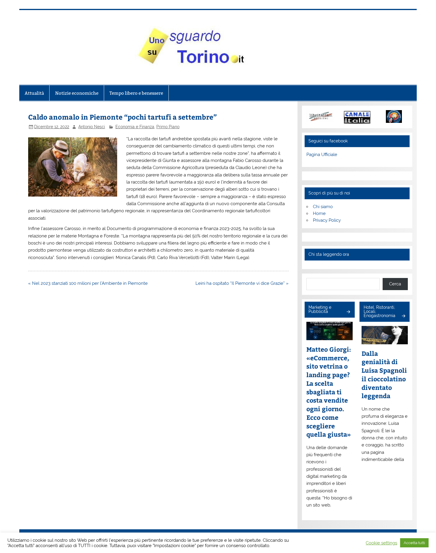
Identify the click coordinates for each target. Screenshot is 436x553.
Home (319, 213)
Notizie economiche (76, 93)
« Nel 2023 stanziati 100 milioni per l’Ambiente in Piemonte (88, 283)
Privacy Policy (327, 220)
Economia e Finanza (134, 126)
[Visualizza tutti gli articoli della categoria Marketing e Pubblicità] (348, 312)
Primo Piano (167, 126)
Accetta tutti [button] (414, 543)
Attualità (34, 93)
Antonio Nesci (91, 126)
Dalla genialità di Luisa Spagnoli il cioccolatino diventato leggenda (384, 374)
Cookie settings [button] (381, 542)
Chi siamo (323, 206)
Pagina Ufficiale (321, 154)
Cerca (395, 284)
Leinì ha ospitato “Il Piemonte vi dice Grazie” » (242, 283)
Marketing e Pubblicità (319, 309)
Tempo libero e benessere (136, 93)
